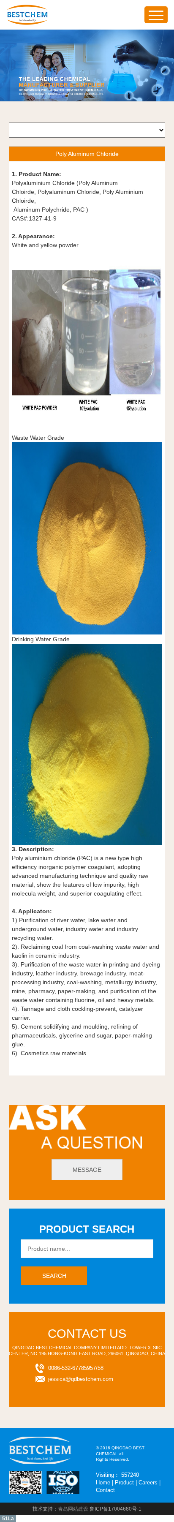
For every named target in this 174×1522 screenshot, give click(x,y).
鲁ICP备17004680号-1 (115, 1509)
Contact (105, 1490)
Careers (148, 1482)
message (87, 1169)
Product (124, 1482)
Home (103, 1482)
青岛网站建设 (73, 1509)
